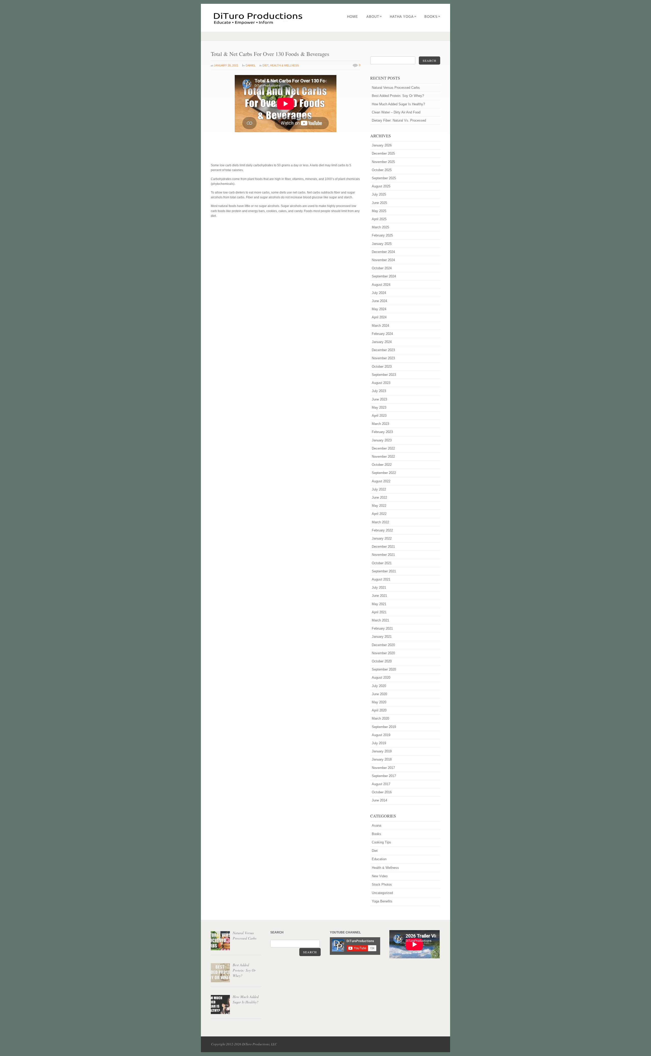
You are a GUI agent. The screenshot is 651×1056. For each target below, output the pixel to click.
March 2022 (380, 522)
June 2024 (379, 301)
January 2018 (382, 759)
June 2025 (379, 203)
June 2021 (379, 596)
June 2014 (379, 800)
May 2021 (379, 604)
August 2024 (381, 285)
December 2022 (383, 448)
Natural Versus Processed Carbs (396, 88)
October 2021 (382, 563)
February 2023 (382, 432)
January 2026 (382, 145)
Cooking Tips (381, 842)
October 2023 (382, 366)
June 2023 (379, 399)
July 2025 (379, 194)
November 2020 (383, 653)
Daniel (251, 65)
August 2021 (381, 579)
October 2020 (382, 661)
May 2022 (379, 506)
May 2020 (379, 702)
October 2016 (382, 792)
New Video (380, 876)
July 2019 (379, 743)
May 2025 (379, 211)
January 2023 (382, 440)
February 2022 (382, 530)
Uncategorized (382, 893)
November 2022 (383, 456)
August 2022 (381, 481)
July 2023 (379, 391)
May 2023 (379, 407)
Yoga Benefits (382, 901)
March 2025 (380, 227)
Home (352, 17)
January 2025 (382, 244)
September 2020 (384, 669)
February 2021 (382, 628)
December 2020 (383, 645)
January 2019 (382, 751)
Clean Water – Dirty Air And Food (396, 112)
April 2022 (379, 514)
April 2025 (379, 219)
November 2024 (383, 260)
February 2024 (382, 334)
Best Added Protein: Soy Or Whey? (398, 96)
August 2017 (381, 784)
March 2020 (380, 718)
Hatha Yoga (403, 17)
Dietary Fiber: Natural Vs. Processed (399, 120)
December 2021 (383, 546)
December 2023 (383, 350)
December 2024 (383, 252)
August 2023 (381, 383)
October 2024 (382, 268)
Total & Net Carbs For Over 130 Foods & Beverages (270, 53)
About (374, 17)
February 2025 (382, 235)
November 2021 (383, 555)
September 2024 (384, 276)
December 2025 (383, 153)
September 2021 (384, 571)
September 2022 (384, 473)
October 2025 (382, 170)
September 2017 (384, 776)
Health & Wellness (284, 65)
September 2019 (384, 727)
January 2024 (382, 342)
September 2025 (384, 178)
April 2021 (379, 612)
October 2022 (382, 465)
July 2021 (379, 587)
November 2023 (383, 358)
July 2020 (379, 686)
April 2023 (379, 416)
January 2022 (382, 538)
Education (379, 859)
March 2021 (380, 620)
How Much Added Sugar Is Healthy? (398, 104)
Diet (265, 65)
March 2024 (380, 326)
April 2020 (379, 710)
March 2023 (380, 424)
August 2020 (381, 677)
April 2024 (379, 317)
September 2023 (384, 375)
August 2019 (381, 735)
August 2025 (381, 186)
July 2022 (379, 489)
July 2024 (379, 293)
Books (432, 17)
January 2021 (382, 636)
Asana (376, 825)
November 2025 (383, 162)
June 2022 (379, 497)
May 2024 (379, 309)
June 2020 (379, 694)
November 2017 (383, 768)
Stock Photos (382, 884)
